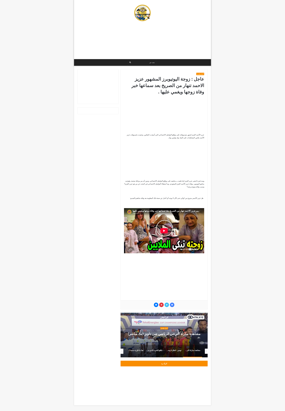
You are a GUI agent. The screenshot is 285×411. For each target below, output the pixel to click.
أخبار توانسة (200, 74)
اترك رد (164, 363)
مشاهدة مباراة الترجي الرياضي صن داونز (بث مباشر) (164, 334)
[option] (164, 335)
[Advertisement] (142, 41)
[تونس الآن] (142, 12)
